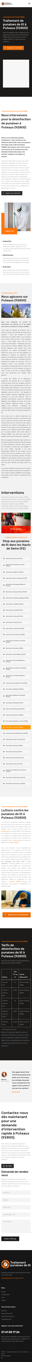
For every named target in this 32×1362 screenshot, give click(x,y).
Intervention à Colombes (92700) (15, 628)
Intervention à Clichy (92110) (14, 622)
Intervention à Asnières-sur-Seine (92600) (15, 565)
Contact (3, 1300)
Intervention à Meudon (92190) (14, 703)
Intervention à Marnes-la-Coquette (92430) (15, 696)
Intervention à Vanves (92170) (14, 764)
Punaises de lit (5, 1294)
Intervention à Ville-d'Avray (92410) (15, 777)
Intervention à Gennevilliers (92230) (16, 654)
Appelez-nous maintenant (14, 48)
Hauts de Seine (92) (6, 1313)
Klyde (2, 1353)
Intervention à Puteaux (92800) (14, 727)
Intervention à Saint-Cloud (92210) (15, 739)
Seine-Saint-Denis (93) (7, 1316)
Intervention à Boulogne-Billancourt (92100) (15, 585)
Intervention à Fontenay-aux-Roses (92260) (15, 641)
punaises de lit (5, 831)
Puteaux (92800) (14, 842)
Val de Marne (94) (6, 1319)
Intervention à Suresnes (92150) (15, 757)
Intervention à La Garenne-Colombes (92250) (16, 668)
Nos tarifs (9, 1166)
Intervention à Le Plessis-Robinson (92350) (15, 676)
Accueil (3, 1291)
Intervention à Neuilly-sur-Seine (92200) (17, 721)
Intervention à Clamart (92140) (14, 616)
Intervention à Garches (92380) (14, 648)
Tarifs (3, 1297)
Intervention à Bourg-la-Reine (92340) (16, 592)
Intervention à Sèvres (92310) (14, 751)
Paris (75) (4, 1310)
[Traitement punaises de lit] (6, 3)
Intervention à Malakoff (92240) (15, 689)
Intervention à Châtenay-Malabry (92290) (17, 598)
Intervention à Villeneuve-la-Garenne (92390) (16, 770)
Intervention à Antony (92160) (14, 558)
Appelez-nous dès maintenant (18, 915)
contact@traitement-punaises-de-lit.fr (12, 1278)
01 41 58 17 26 (10, 1332)
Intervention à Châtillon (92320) (14, 604)
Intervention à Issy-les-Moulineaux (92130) (15, 661)
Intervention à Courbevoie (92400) (15, 634)
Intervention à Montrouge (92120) (15, 709)
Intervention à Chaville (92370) (14, 610)
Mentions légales (6, 1355)
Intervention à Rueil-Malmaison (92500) (17, 733)
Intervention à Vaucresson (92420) (15, 783)
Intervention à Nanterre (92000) (14, 715)
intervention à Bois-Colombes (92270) (16, 578)
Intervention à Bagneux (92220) (14, 572)
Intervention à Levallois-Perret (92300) (16, 683)
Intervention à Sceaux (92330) (14, 745)
